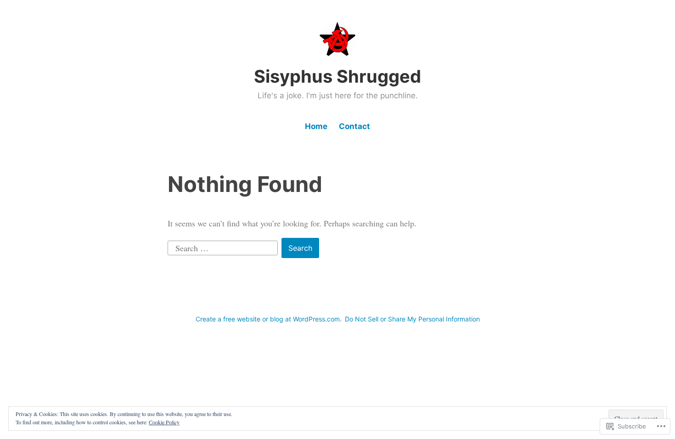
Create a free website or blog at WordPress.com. (269, 319)
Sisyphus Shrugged (337, 76)
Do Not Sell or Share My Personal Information (412, 319)
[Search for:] (224, 246)
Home (316, 126)
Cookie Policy (164, 422)
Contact (354, 126)
